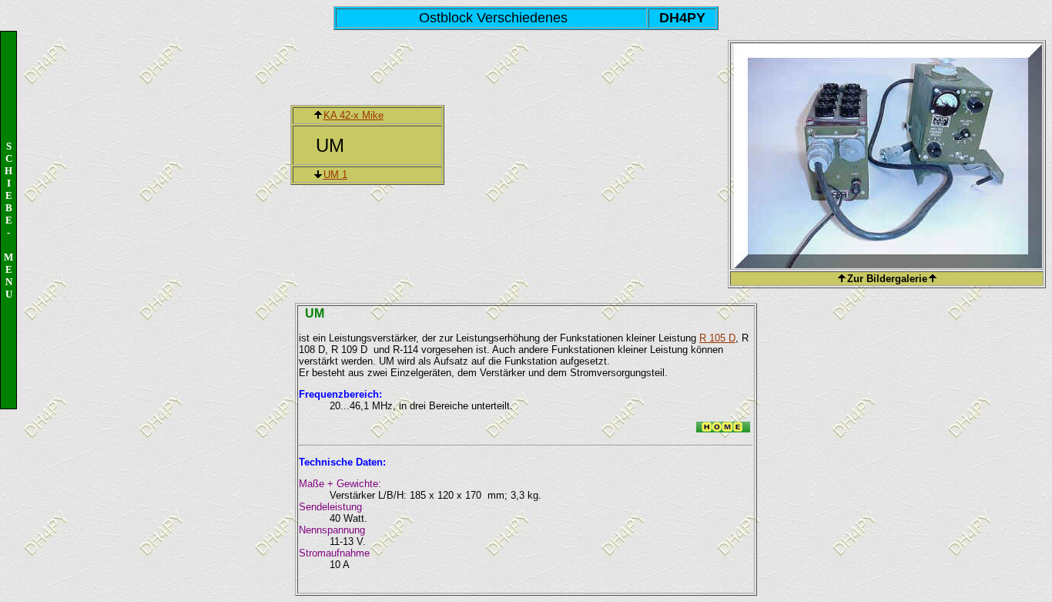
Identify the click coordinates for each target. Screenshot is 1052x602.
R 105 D (717, 338)
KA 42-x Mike (353, 115)
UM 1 (335, 174)
